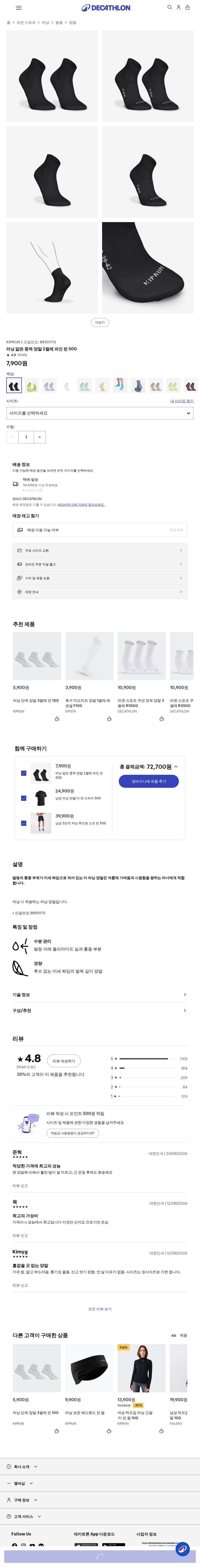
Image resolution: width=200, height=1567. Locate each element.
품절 (107, 1557)
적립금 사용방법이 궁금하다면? (73, 1133)
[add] (39, 437)
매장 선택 (176, 530)
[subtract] (12, 437)
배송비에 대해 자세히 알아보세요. (81, 505)
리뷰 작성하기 (64, 1061)
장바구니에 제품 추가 (149, 781)
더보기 (100, 322)
